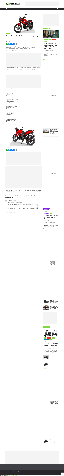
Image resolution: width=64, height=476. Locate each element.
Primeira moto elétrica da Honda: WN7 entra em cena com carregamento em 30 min (54, 357)
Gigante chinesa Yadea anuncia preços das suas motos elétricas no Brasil (54, 363)
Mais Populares (46, 39)
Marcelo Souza (54, 50)
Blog (44, 8)
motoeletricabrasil (15, 39)
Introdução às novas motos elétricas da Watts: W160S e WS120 (54, 171)
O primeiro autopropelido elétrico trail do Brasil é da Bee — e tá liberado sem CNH (51, 218)
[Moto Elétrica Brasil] (6, 9)
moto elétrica (29, 46)
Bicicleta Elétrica (39, 8)
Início (9, 8)
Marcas (13, 8)
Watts (50, 339)
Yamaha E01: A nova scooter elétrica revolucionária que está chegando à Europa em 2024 (53, 92)
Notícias (18, 8)
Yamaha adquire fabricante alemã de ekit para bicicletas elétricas (54, 301)
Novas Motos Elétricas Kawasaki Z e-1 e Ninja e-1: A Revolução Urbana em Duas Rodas (50, 46)
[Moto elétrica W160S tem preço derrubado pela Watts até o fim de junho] (46, 403)
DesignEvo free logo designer (12, 475)
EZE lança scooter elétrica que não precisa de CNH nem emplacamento (54, 307)
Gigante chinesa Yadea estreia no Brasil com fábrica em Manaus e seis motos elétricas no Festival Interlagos (53, 441)
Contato (48, 8)
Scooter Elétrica (31, 8)
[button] (15, 9)
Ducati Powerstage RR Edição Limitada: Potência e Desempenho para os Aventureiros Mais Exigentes (54, 131)
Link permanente (20, 202)
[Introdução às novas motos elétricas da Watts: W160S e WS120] (46, 172)
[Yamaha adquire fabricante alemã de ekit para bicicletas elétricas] (46, 302)
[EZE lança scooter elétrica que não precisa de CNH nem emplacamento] (46, 308)
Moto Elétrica (24, 8)
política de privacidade (12, 466)
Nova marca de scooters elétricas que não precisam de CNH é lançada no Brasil (53, 263)
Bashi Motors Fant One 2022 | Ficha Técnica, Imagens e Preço (33, 191)
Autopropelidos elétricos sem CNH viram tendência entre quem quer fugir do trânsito (51, 344)
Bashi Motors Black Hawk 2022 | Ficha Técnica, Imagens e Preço (13, 191)
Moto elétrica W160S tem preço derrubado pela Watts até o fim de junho (54, 402)
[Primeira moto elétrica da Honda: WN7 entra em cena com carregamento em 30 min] (46, 358)
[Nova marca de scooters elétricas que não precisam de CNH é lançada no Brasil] (46, 263)
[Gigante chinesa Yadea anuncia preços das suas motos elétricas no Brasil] (46, 364)
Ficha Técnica (8, 33)
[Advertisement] (42, 4)
